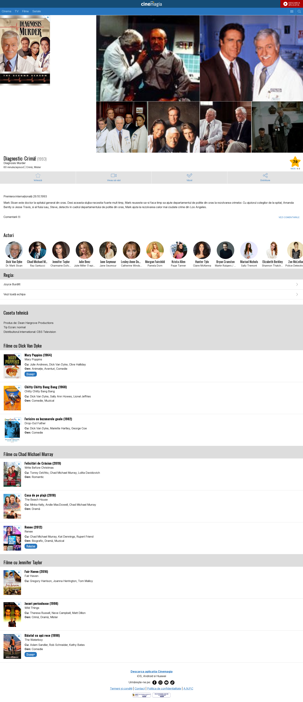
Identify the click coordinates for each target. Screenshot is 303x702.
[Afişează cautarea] (299, 11)
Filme (25, 11)
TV (17, 11)
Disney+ (30, 374)
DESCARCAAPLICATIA (294, 4)
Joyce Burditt (12, 284)
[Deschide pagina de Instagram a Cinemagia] (160, 682)
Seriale (36, 11)
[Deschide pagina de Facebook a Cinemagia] (154, 682)
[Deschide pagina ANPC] (141, 695)
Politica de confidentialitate (164, 688)
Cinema (6, 11)
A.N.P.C (188, 688)
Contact (140, 688)
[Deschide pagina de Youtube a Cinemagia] (166, 682)
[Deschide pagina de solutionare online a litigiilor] (161, 695)
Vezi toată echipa (14, 294)
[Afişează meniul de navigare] (291, 11)
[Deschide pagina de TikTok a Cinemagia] (172, 682)
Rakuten (30, 546)
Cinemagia (151, 4)
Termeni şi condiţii (121, 688)
